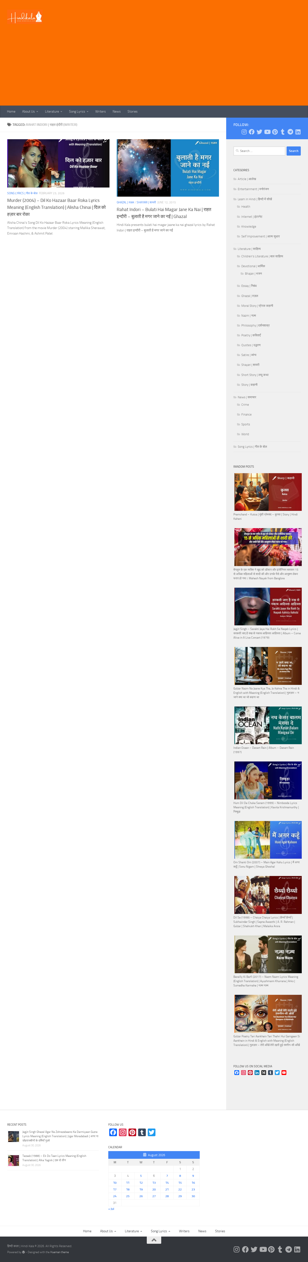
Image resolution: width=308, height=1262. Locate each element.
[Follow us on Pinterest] (275, 132)
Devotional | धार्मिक (253, 266)
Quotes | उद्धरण (251, 345)
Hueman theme (59, 1252)
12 (141, 1182)
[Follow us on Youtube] (267, 132)
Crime (245, 404)
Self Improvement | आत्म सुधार (260, 236)
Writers (100, 111)
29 (180, 1196)
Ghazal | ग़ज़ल (125, 202)
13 (154, 1182)
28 (167, 1196)
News (117, 111)
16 (193, 1182)
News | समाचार (247, 397)
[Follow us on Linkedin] (298, 132)
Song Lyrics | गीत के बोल (22, 193)
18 (127, 1189)
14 (167, 1182)
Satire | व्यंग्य (248, 355)
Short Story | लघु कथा (255, 375)
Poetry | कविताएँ (251, 335)
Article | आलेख (247, 179)
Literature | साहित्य (249, 249)
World (245, 434)
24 (114, 1196)
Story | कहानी (249, 384)
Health (245, 206)
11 (127, 1182)
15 (180, 1182)
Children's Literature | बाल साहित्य (262, 256)
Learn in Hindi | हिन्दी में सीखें (255, 199)
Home (11, 111)
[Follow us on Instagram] (244, 132)
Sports (245, 424)
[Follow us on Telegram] (290, 132)
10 (114, 1182)
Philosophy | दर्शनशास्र (255, 325)
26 (141, 1196)
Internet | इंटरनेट (251, 216)
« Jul (111, 1209)
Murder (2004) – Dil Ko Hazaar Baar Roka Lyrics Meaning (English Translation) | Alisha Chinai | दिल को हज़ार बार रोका (56, 207)
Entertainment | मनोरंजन (253, 189)
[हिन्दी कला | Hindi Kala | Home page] (25, 17)
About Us (28, 111)
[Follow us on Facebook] (252, 132)
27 (154, 1196)
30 (193, 1196)
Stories (133, 111)
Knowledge (248, 226)
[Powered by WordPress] (23, 1252)
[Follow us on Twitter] (259, 132)
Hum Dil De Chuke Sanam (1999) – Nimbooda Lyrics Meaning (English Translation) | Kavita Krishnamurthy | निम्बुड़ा (266, 807)
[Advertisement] (154, 69)
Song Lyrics (77, 111)
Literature (52, 111)
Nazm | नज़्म (248, 315)
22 (180, 1189)
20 (154, 1189)
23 (193, 1189)
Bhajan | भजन (253, 273)
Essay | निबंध (249, 286)
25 (127, 1196)
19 (141, 1189)
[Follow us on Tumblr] (282, 132)
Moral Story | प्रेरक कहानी (257, 306)
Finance (246, 414)
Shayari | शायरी (146, 202)
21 (167, 1189)
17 (114, 1189)
